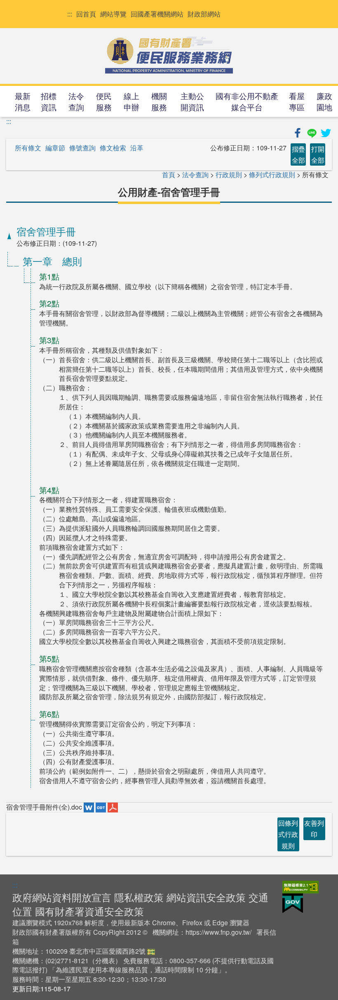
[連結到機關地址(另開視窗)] (151, 951)
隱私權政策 (139, 897)
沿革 (136, 147)
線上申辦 (131, 101)
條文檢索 (113, 147)
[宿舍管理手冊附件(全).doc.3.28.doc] (90, 807)
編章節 (55, 147)
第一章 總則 (52, 261)
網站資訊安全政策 (206, 897)
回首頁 (86, 14)
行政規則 (229, 174)
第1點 (49, 276)
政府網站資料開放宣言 (61, 897)
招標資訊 (48, 101)
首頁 (168, 174)
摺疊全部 (298, 154)
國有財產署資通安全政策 (89, 911)
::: (69, 14)
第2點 (49, 303)
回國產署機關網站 (157, 14)
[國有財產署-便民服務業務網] (169, 55)
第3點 (49, 339)
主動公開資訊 (192, 101)
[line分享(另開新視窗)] (312, 131)
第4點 (49, 489)
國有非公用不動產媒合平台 (247, 101)
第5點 (49, 658)
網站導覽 (113, 14)
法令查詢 (76, 101)
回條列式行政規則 (288, 834)
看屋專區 (297, 101)
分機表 (105, 960)
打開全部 (317, 154)
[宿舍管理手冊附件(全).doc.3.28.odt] (102, 807)
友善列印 (314, 828)
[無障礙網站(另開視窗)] (300, 886)
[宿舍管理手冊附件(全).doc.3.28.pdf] (113, 807)
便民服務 (104, 101)
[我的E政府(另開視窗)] (292, 902)
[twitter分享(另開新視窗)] (325, 131)
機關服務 (159, 101)
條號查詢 (82, 147)
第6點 (49, 713)
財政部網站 (204, 14)
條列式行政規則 (272, 174)
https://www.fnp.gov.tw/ (218, 932)
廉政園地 (324, 101)
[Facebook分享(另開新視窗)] (298, 131)
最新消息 (23, 101)
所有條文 (28, 147)
